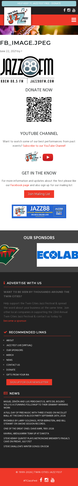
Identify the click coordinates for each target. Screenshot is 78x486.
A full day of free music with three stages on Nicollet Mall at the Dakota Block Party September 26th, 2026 (35, 414)
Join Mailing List (39, 194)
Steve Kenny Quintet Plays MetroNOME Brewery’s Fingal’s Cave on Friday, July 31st (37, 440)
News (9, 360)
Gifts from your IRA (17, 375)
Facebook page (20, 185)
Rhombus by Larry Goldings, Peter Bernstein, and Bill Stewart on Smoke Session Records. (35, 422)
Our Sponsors (14, 350)
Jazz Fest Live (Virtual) (19, 345)
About (10, 340)
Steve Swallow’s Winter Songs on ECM (26, 446)
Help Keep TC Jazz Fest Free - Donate (39, 3)
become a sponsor (15, 321)
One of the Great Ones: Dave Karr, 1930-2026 (29, 429)
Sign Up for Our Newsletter (29, 382)
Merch (10, 355)
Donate (10, 370)
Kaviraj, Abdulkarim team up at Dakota (26, 434)
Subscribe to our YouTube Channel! (44, 146)
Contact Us (13, 365)
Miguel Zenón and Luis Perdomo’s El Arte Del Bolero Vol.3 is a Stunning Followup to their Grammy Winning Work (36, 405)
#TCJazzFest (30, 481)
